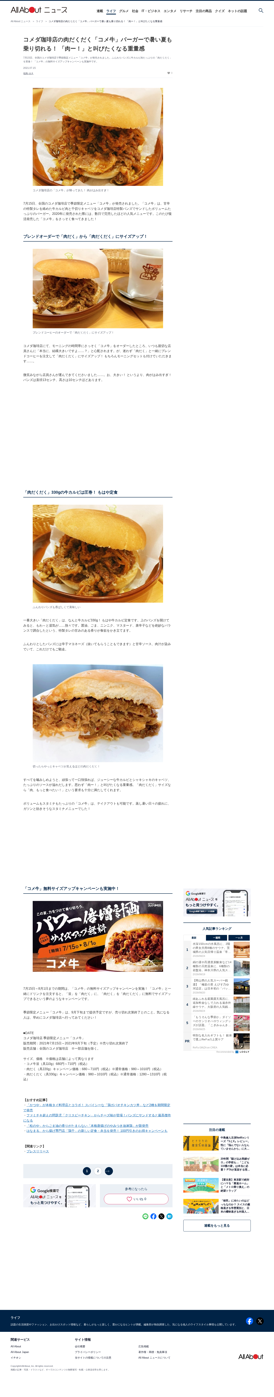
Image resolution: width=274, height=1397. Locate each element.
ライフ (111, 11)
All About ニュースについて (154, 1358)
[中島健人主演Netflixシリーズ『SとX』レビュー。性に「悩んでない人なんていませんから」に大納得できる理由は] (235, 1143)
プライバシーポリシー (88, 1352)
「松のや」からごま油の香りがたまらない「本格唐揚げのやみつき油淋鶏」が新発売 (87, 1125)
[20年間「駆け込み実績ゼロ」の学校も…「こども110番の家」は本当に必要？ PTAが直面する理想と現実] (235, 1164)
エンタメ (170, 11)
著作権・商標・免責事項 (152, 1352)
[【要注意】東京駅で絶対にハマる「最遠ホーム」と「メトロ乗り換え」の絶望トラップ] (235, 1185)
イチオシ (16, 1358)
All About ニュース (20, 21)
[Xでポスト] (161, 1216)
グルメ (124, 11)
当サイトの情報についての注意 (93, 1358)
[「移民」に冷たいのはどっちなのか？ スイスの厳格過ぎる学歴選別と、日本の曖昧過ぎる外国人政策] (235, 1206)
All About (16, 1346)
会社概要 (80, 1346)
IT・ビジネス (151, 11)
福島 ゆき (28, 73)
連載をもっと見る (217, 1225)
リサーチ (186, 11)
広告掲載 (143, 1346)
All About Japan (20, 1352)
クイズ (220, 11)
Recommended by (225, 1052)
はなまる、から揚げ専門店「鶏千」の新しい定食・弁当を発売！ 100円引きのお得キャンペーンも (96, 1130)
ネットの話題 (237, 11)
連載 (100, 11)
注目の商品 (204, 11)
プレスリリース (37, 1151)
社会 (135, 11)
